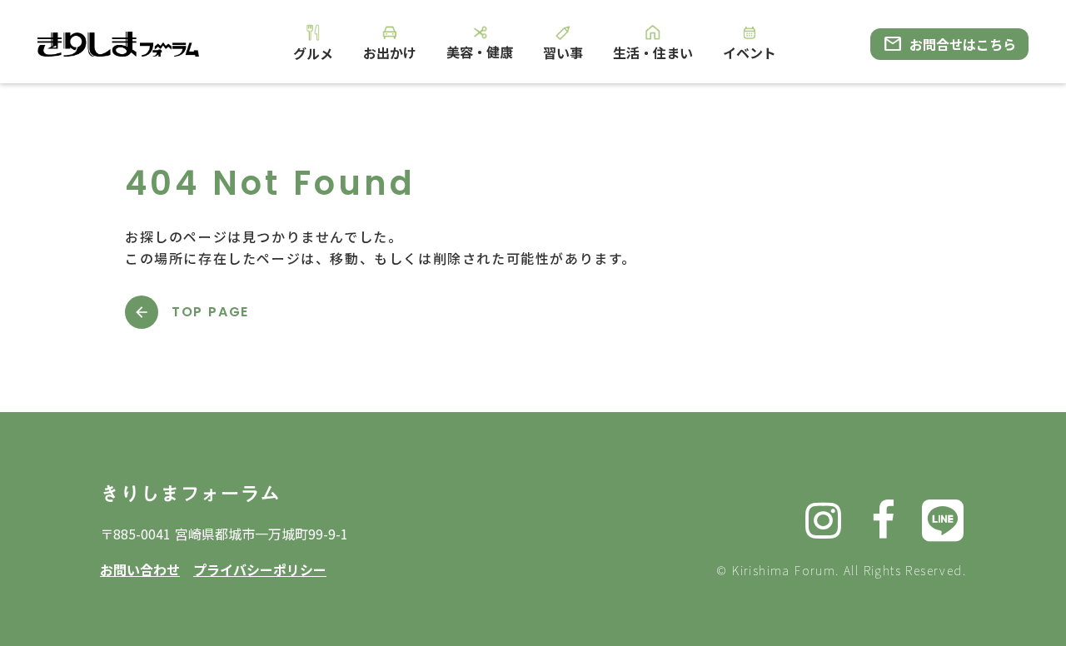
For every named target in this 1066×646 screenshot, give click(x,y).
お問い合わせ (140, 569)
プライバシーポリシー (259, 569)
